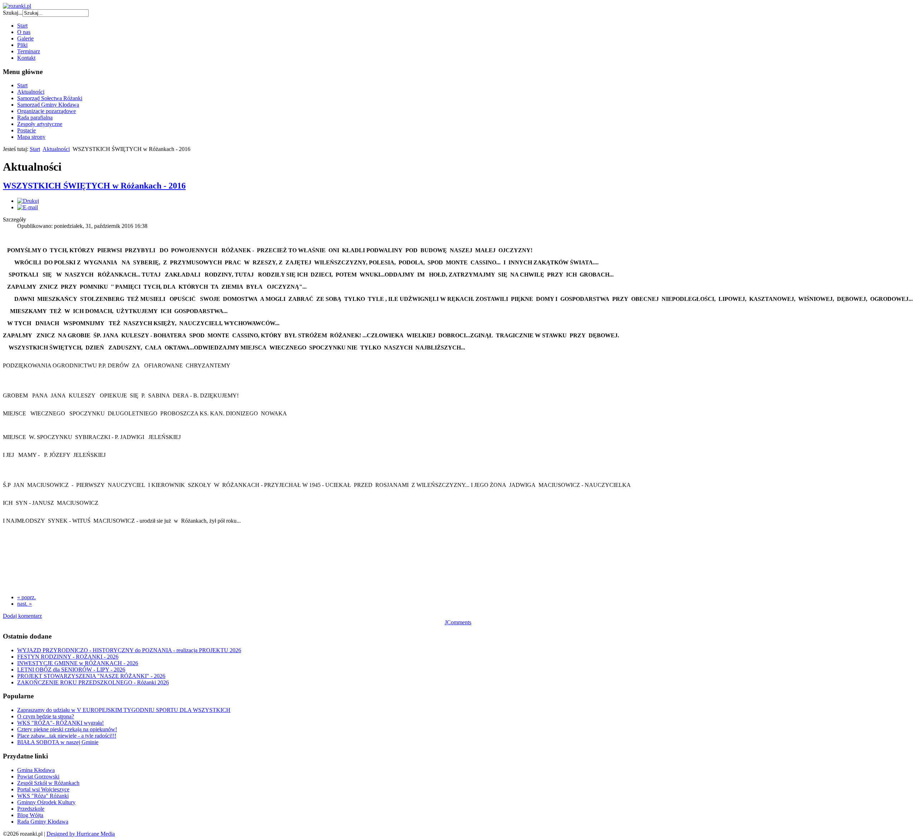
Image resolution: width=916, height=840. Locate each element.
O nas (23, 32)
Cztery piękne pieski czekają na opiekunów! (67, 729)
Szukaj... (13, 13)
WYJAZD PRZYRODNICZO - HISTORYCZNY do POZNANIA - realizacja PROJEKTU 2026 (129, 650)
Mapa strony (31, 137)
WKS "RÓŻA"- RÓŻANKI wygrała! (60, 723)
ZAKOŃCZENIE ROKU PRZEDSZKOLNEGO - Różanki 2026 (93, 682)
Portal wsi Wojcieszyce (43, 789)
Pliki (22, 45)
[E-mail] (27, 207)
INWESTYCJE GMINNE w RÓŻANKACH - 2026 (77, 663)
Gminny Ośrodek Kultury (46, 802)
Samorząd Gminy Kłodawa (48, 105)
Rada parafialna (35, 117)
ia (113, 834)
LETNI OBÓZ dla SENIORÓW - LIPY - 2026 (71, 669)
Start (22, 26)
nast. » (24, 604)
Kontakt (26, 58)
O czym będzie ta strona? (45, 716)
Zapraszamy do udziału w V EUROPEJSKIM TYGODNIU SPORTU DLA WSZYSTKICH (123, 710)
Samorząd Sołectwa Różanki (49, 98)
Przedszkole (30, 809)
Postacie (26, 130)
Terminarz (28, 51)
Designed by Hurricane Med (79, 834)
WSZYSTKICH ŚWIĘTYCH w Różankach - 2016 (94, 185)
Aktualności (30, 92)
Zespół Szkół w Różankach (48, 783)
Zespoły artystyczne (39, 124)
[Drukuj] (28, 201)
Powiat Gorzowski (38, 776)
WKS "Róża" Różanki (43, 796)
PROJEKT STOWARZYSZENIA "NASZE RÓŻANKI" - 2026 (91, 676)
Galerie (25, 38)
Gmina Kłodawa (36, 770)
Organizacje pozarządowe (46, 111)
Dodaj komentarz (22, 616)
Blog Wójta (30, 815)
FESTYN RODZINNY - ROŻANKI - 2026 (67, 657)
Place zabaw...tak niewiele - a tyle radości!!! (66, 736)
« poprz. (26, 597)
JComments (458, 622)
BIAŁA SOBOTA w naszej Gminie (57, 742)
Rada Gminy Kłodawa (42, 822)
